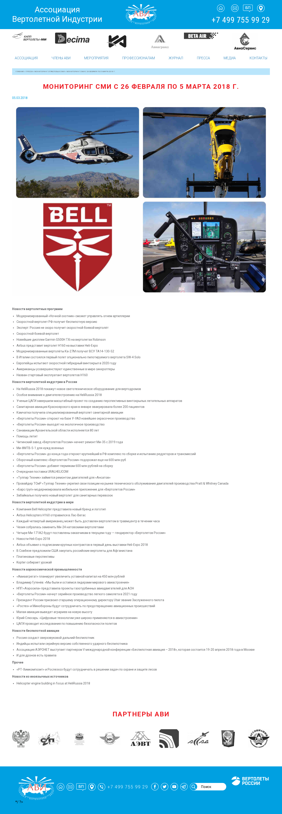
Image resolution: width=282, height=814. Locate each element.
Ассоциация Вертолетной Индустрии (57, 14)
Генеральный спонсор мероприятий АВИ (249, 790)
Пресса (203, 58)
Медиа (230, 58)
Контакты (258, 58)
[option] (33, 41)
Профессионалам (138, 58)
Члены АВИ (61, 58)
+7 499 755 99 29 (241, 20)
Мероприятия (96, 58)
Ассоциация (26, 58)
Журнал (176, 58)
